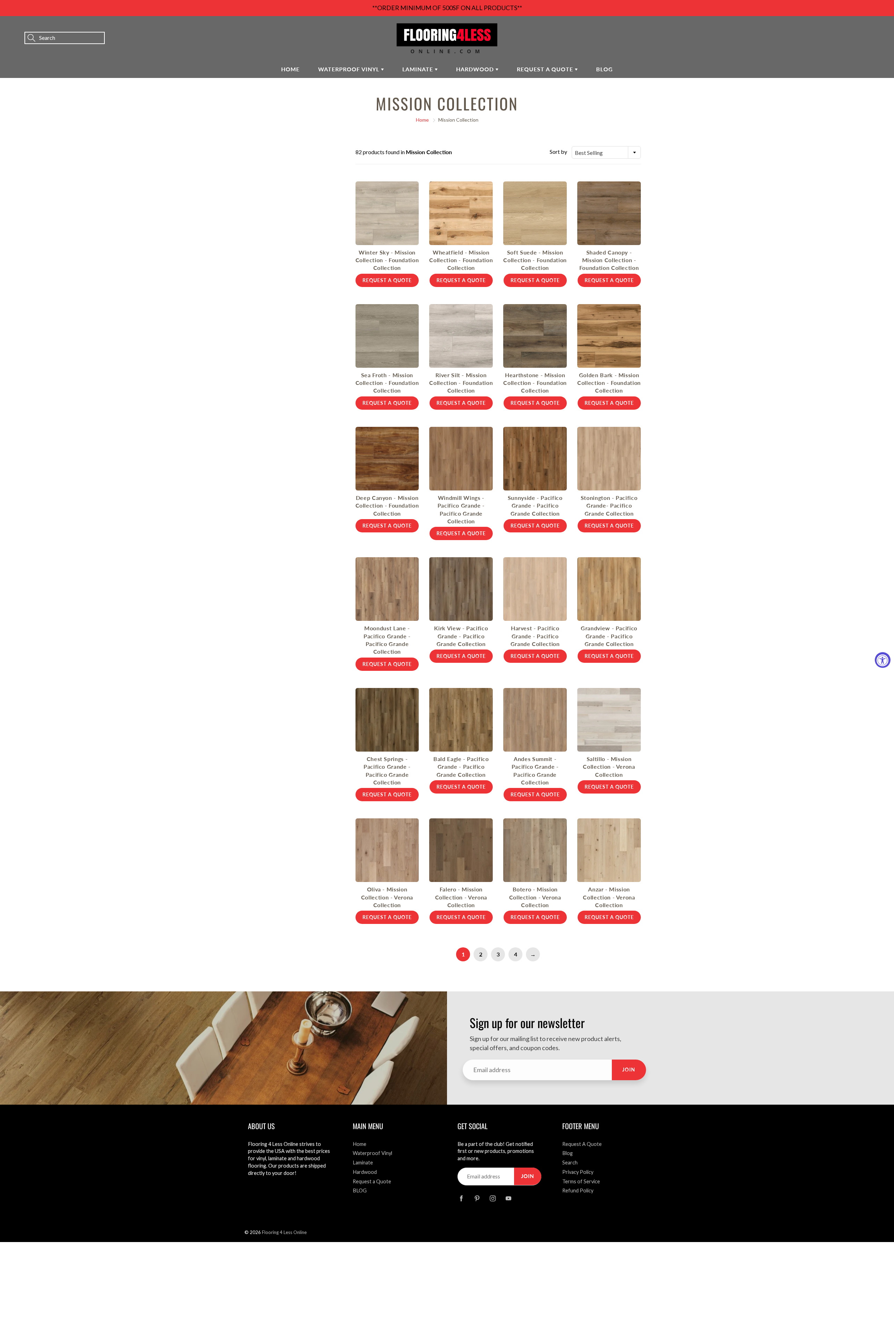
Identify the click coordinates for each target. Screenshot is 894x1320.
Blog (567, 1153)
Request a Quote (546, 69)
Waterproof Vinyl (349, 69)
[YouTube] (508, 1198)
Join (629, 1069)
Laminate (418, 69)
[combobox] (606, 152)
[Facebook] (461, 1198)
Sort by (558, 151)
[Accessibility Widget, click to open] (883, 660)
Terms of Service (581, 1181)
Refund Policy (577, 1190)
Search (570, 1162)
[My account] (864, 28)
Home (290, 69)
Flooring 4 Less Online (284, 1232)
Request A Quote (582, 1144)
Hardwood (476, 69)
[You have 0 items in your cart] (882, 28)
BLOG (604, 69)
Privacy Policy (577, 1172)
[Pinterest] (477, 1198)
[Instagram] (492, 1198)
